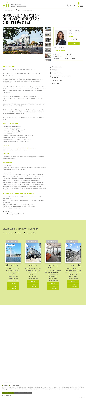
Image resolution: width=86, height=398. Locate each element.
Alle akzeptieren (7, 393)
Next (40, 40)
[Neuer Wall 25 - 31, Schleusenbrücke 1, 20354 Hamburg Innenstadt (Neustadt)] (33, 261)
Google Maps (5, 385)
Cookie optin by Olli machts (81, 397)
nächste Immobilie (27, 10)
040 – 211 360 (8, 212)
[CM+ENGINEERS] (14, 4)
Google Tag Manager (15, 385)
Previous (6, 40)
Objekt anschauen (14, 287)
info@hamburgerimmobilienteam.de (14, 214)
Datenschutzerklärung (6, 395)
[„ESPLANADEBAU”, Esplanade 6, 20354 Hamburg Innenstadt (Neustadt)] (13, 261)
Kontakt (74, 43)
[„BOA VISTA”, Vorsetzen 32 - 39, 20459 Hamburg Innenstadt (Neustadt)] (53, 261)
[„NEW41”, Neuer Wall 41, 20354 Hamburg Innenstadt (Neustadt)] (73, 261)
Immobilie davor (9, 10)
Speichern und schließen (23, 393)
